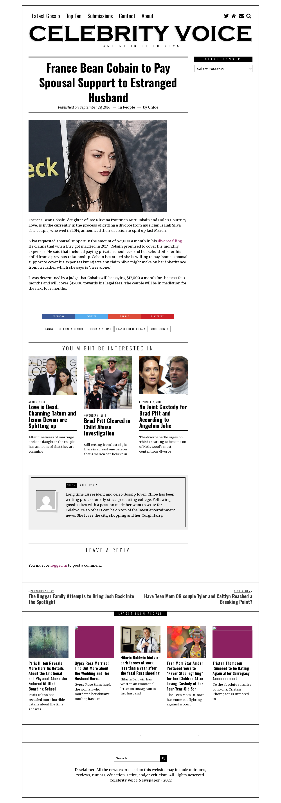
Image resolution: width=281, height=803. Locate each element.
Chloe (153, 107)
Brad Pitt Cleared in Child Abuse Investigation (107, 426)
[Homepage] (234, 15)
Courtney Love (101, 329)
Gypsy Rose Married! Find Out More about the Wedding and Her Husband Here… (92, 670)
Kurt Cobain (160, 329)
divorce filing (170, 241)
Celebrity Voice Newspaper (135, 780)
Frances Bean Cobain (131, 329)
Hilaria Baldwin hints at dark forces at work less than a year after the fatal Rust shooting (140, 665)
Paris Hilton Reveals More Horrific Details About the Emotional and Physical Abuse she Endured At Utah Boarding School (48, 676)
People (129, 107)
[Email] (241, 15)
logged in (58, 565)
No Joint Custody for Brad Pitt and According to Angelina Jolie (163, 416)
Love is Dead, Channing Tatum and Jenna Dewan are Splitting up (52, 416)
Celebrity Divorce (72, 329)
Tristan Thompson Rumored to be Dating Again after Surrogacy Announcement (231, 670)
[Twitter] (226, 15)
